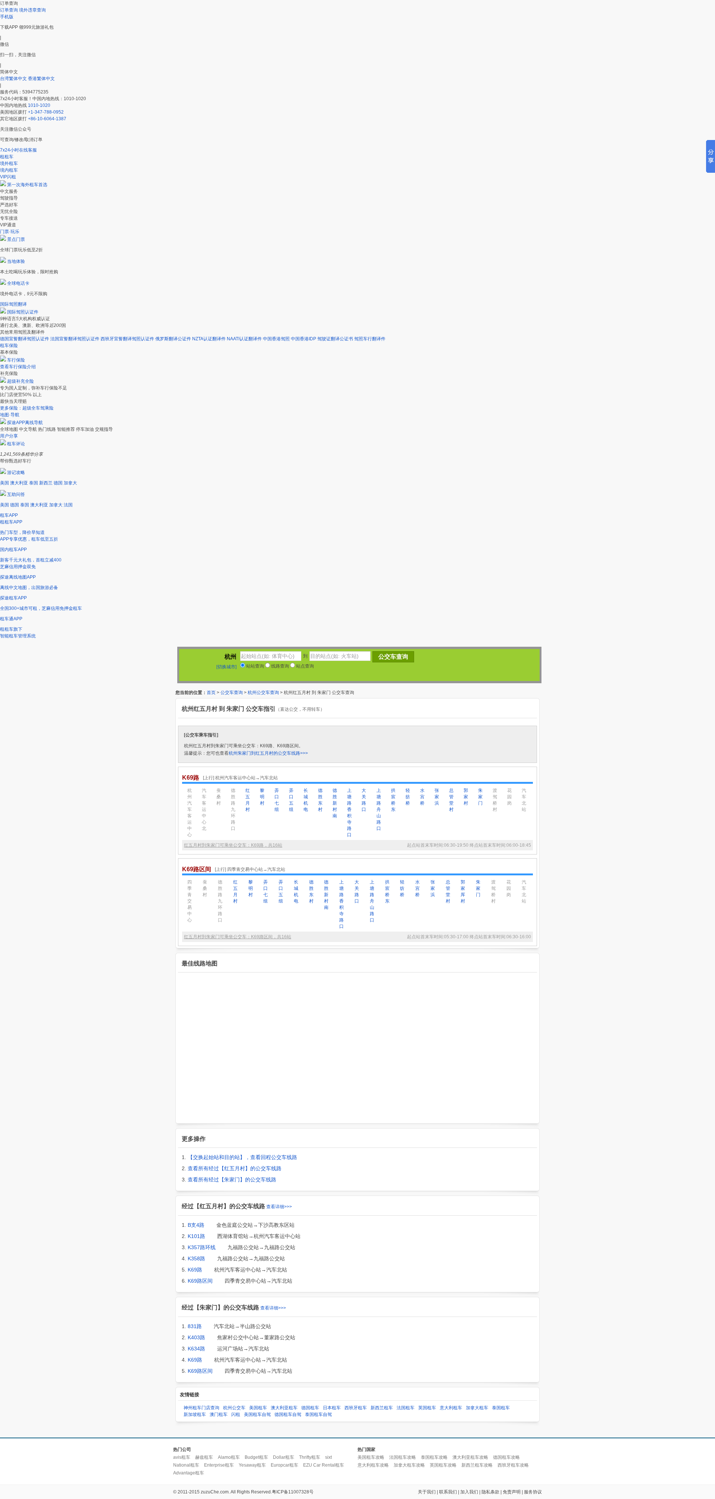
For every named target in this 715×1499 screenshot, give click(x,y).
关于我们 (427, 1492)
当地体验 (16, 261)
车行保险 (16, 360)
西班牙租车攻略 (513, 1465)
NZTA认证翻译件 (209, 338)
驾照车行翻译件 (369, 338)
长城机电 (306, 800)
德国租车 (310, 1407)
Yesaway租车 (252, 1465)
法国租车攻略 (402, 1457)
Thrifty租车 (309, 1457)
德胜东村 (320, 800)
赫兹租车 (204, 1457)
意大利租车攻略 (373, 1465)
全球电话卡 (18, 283)
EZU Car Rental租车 (323, 1465)
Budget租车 (256, 1457)
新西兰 (46, 483)
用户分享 (9, 436)
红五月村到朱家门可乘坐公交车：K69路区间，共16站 (237, 936)
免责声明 (512, 1492)
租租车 (6, 156)
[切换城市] (226, 666)
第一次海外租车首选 (27, 184)
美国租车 (258, 1407)
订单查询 (9, 10)
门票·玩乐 (9, 231)
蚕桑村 (218, 797)
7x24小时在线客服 (18, 150)
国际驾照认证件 (22, 312)
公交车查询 (231, 692)
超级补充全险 (20, 381)
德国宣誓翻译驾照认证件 (24, 338)
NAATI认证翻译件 (244, 338)
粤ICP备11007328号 (293, 1492)
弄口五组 (291, 800)
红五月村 (247, 800)
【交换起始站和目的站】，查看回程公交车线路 (242, 1157)
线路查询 (279, 666)
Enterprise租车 (219, 1465)
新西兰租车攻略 (477, 1465)
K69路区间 (200, 1281)
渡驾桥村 (495, 800)
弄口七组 (276, 800)
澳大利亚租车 (284, 1407)
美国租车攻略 (371, 1457)
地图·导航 (9, 414)
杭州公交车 (234, 1407)
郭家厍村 (463, 891)
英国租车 (427, 1407)
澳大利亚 (19, 483)
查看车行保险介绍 (18, 366)
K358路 (196, 1258)
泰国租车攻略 (434, 1457)
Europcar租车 (284, 1465)
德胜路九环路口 (233, 809)
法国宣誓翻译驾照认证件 (74, 338)
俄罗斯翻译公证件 (173, 338)
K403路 (196, 1337)
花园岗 (509, 797)
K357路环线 (202, 1247)
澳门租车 (219, 1414)
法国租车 (405, 1407)
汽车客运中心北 (204, 809)
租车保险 (9, 345)
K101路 (196, 1236)
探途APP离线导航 (25, 422)
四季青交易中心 (189, 901)
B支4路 (196, 1225)
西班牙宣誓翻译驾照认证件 (127, 338)
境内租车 (9, 170)
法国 (68, 504)
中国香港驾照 (276, 338)
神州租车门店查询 (201, 1407)
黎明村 (262, 797)
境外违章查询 (32, 10)
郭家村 (466, 797)
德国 (58, 483)
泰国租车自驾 (318, 1414)
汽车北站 (524, 800)
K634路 (196, 1349)
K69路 (195, 1270)
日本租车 (332, 1407)
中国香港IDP (303, 338)
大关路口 (364, 800)
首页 (211, 692)
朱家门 (480, 797)
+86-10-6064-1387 (47, 118)
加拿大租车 (477, 1407)
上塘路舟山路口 (378, 809)
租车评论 (16, 443)
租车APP (9, 515)
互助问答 (16, 494)
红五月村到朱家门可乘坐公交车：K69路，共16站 (233, 845)
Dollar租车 (283, 1457)
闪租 (235, 1414)
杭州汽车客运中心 (189, 812)
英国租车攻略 (443, 1465)
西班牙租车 (355, 1407)
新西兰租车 (382, 1407)
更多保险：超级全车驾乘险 (27, 408)
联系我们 (448, 1492)
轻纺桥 (408, 797)
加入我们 (469, 1492)
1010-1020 (39, 105)
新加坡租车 (195, 1414)
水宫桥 (422, 797)
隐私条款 (490, 1492)
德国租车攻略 (506, 1457)
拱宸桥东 (393, 800)
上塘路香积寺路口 (349, 812)
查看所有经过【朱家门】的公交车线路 (232, 1180)
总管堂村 (451, 800)
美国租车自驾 (257, 1414)
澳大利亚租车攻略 (470, 1457)
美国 (4, 483)
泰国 (33, 483)
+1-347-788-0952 (46, 112)
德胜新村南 (335, 803)
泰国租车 (501, 1407)
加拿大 (70, 483)
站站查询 (254, 666)
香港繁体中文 (41, 78)
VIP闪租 (8, 176)
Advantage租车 (188, 1473)
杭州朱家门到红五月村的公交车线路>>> (268, 753)
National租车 (186, 1465)
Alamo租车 (229, 1457)
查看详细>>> (279, 1206)
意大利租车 (451, 1407)
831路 (195, 1326)
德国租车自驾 (287, 1414)
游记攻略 (16, 472)
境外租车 (9, 163)
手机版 (6, 16)
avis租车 (181, 1457)
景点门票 (16, 239)
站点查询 (304, 666)
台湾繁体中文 (14, 78)
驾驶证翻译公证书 (335, 338)
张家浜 (437, 797)
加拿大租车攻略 (409, 1465)
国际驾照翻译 (13, 304)
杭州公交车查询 (263, 692)
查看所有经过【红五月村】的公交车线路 (235, 1168)
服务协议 (533, 1492)
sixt (328, 1457)
